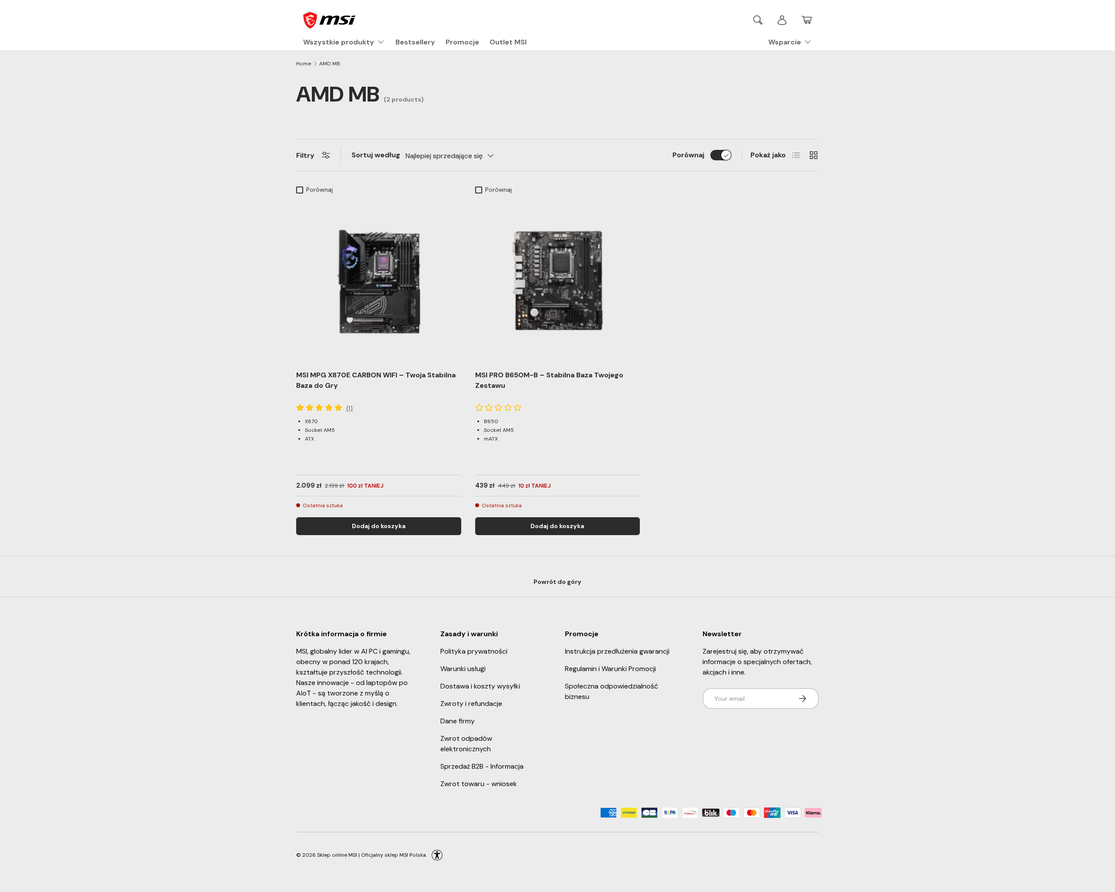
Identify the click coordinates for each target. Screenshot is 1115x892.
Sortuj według (375, 154)
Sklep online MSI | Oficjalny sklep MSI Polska (371, 854)
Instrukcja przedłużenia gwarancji (617, 651)
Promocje (462, 42)
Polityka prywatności (473, 651)
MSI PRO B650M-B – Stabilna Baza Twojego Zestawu (549, 380)
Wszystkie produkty (338, 42)
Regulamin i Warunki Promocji (610, 668)
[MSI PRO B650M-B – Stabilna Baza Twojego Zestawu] (557, 280)
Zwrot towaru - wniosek (478, 783)
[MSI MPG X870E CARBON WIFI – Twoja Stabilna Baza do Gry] (378, 280)
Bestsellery (415, 42)
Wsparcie (784, 42)
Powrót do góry (557, 582)
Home (303, 63)
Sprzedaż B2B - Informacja (482, 766)
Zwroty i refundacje (471, 703)
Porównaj (688, 154)
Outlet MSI (508, 42)
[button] (806, 20)
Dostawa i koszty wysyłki (480, 686)
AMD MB (329, 63)
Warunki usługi (463, 668)
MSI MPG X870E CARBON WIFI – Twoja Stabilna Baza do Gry (376, 380)
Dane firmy (457, 721)
